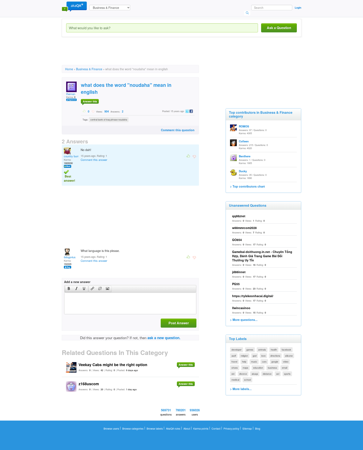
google (274, 361)
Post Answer (178, 322)
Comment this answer (94, 160)
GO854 (237, 240)
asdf (233, 355)
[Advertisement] (138, 54)
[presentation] (69, 289)
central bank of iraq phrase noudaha (108, 119)
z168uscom (89, 383)
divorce (243, 373)
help (244, 361)
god (254, 355)
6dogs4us (70, 257)
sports (287, 373)
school (247, 379)
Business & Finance (89, 69)
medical (235, 379)
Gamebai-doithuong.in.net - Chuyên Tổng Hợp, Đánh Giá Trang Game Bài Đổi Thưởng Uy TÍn (262, 256)
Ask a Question (279, 27)
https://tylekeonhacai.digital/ (252, 296)
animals (262, 349)
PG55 (236, 284)
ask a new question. (163, 337)
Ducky (243, 171)
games (249, 349)
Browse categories (132, 428)
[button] (69, 289)
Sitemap (247, 428)
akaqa (255, 373)
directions (275, 355)
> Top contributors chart (247, 186)
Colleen (244, 141)
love (263, 355)
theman (70, 94)
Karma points (200, 428)
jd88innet (239, 272)
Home (69, 69)
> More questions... (244, 320)
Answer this (90, 101)
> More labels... (241, 389)
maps (245, 367)
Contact (216, 428)
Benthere (244, 156)
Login (298, 7)
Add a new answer (77, 282)
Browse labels (155, 428)
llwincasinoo (241, 308)
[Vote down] (93, 111)
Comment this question (178, 130)
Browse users (111, 428)
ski (232, 373)
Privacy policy (231, 428)
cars (264, 361)
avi (277, 373)
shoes (234, 367)
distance (267, 373)
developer (236, 349)
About (186, 428)
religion (244, 355)
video (285, 361)
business (272, 367)
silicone (289, 355)
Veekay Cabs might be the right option (113, 364)
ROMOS (244, 126)
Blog (257, 428)
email (284, 367)
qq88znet (238, 216)
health (274, 349)
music (254, 361)
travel (234, 361)
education (258, 367)
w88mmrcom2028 (244, 228)
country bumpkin (74, 156)
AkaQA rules (173, 428)
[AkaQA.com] (74, 6)
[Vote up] (84, 111)
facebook (286, 349)
